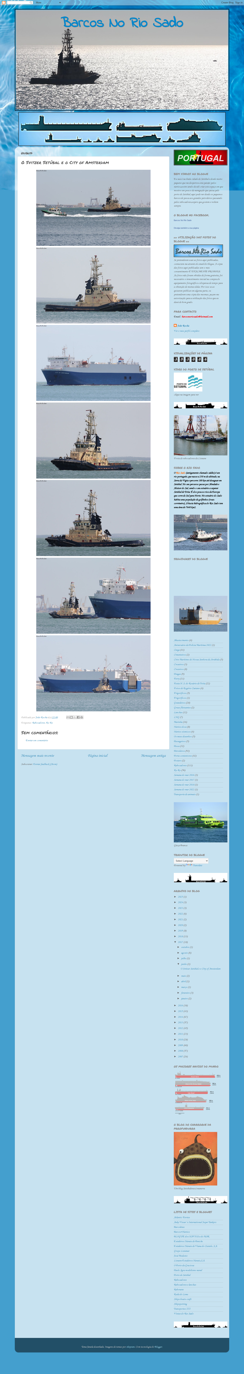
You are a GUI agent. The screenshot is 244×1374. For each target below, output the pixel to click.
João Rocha (183, 325)
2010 (180, 1039)
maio (183, 976)
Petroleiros (179, 751)
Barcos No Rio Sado (182, 220)
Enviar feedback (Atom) (45, 764)
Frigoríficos (180, 698)
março (184, 987)
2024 (180, 902)
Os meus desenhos (182, 736)
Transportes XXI (182, 1308)
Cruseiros (178, 664)
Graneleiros (179, 702)
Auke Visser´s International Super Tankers (195, 1222)
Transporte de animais (184, 794)
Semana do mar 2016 (184, 775)
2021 (180, 919)
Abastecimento (181, 640)
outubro (185, 947)
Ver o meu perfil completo (186, 331)
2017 (180, 942)
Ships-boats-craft (182, 1299)
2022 (180, 913)
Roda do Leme (181, 1294)
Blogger (158, 1346)
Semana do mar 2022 (184, 789)
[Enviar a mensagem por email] (68, 717)
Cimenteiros (180, 654)
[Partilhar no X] (75, 717)
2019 (180, 930)
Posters (177, 760)
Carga (177, 650)
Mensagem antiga (153, 756)
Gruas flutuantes (182, 707)
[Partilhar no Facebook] (78, 717)
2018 (180, 936)
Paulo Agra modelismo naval (188, 1270)
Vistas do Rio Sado (183, 1313)
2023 (180, 908)
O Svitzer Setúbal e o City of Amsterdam (200, 968)
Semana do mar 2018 (184, 784)
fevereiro (185, 992)
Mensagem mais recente (37, 756)
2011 (180, 1034)
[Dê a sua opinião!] (71, 717)
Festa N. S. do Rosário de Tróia (189, 683)
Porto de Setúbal (182, 1275)
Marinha (178, 722)
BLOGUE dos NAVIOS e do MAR (191, 1236)
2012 (180, 1028)
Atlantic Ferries (182, 1217)
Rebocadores (38, 722)
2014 (180, 1017)
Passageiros (179, 741)
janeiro (184, 998)
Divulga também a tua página (186, 228)
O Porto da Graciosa (184, 1265)
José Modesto (180, 1255)
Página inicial (97, 756)
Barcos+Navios (182, 1232)
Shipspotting (180, 1304)
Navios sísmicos (182, 731)
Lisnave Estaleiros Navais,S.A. (189, 1260)
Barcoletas (179, 1227)
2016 (180, 1005)
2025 (180, 896)
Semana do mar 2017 (184, 780)
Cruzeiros (178, 669)
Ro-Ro (49, 722)
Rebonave (178, 1289)
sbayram (130, 1346)
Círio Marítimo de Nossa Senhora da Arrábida (196, 659)
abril (183, 981)
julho (184, 958)
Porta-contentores (183, 755)
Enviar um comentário (37, 740)
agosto (184, 952)
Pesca (176, 746)
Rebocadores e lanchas (185, 1284)
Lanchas (178, 712)
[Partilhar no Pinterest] (81, 717)
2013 (180, 1022)
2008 (180, 1051)
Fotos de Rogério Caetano (187, 688)
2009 (180, 1045)
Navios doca (180, 727)
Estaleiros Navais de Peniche (188, 1241)
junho (184, 964)
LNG (176, 717)
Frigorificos (180, 693)
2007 (180, 1056)
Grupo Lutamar (181, 1251)
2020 (180, 925)
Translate (197, 865)
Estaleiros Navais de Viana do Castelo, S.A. (195, 1246)
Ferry (176, 678)
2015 (180, 1011)
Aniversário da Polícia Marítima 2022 (192, 645)
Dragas (177, 674)
